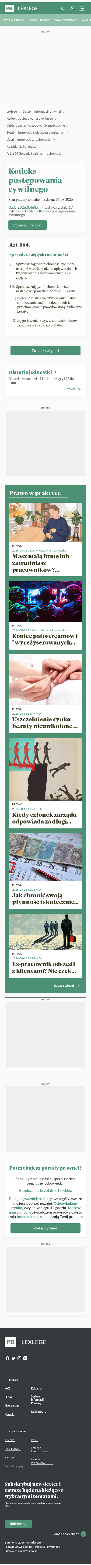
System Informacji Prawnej (37, 1400)
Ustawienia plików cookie (21, 1551)
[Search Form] (63, 8)
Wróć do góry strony (66, 1534)
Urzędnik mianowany (38, 1461)
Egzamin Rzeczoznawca (40, 1449)
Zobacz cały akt (46, 350)
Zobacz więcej (64, 985)
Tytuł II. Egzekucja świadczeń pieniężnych (36, 132)
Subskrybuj (18, 1524)
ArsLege (9, 1440)
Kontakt (9, 1414)
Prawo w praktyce (65, 19)
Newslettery (12, 1405)
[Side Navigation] (81, 8)
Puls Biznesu (12, 1448)
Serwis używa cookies (19, 1546)
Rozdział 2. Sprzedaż (21, 146)
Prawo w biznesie (13, 19)
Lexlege (12, 111)
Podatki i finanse (38, 19)
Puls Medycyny (14, 1466)
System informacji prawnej (42, 111)
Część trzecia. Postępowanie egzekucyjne (36, 125)
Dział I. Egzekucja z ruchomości (29, 139)
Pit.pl (34, 1440)
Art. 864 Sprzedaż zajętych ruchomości (34, 153)
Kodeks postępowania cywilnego (30, 118)
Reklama (36, 1388)
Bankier (9, 1457)
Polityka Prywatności (47, 1546)
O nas (8, 1397)
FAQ (7, 1388)
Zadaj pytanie (46, 1228)
